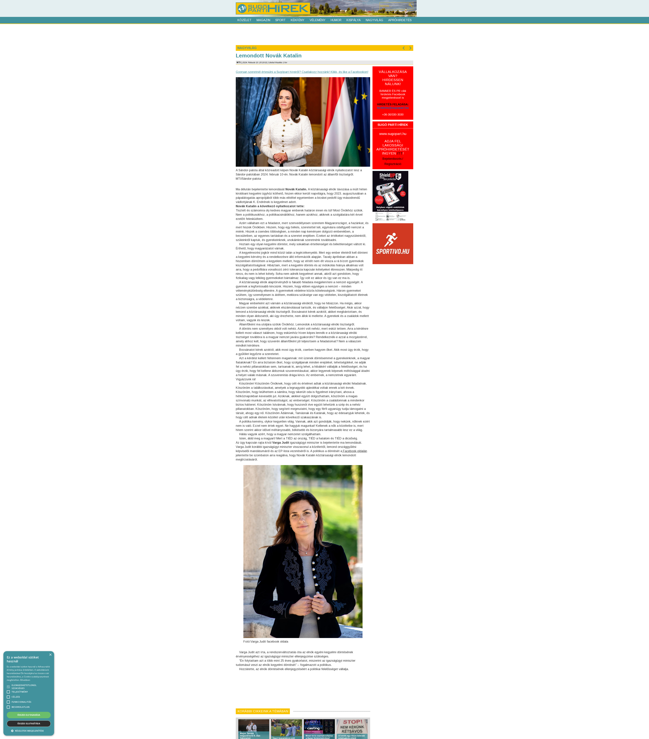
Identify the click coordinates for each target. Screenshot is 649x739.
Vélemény (318, 20)
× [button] (50, 655)
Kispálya (353, 20)
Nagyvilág (374, 20)
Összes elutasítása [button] (28, 723)
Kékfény (297, 20)
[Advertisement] (324, 34)
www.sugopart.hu (392, 134)
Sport (280, 20)
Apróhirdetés (400, 20)
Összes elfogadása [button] (28, 714)
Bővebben (25, 680)
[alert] (28, 693)
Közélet (244, 20)
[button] (29, 730)
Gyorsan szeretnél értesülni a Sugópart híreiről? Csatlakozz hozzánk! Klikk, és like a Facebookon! (302, 72)
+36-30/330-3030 (392, 114)
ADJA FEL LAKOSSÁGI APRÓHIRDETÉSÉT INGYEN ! (392, 147)
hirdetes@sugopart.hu (393, 107)
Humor (336, 20)
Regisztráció (392, 164)
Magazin (263, 20)
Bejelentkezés (392, 158)
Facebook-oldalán (354, 451)
